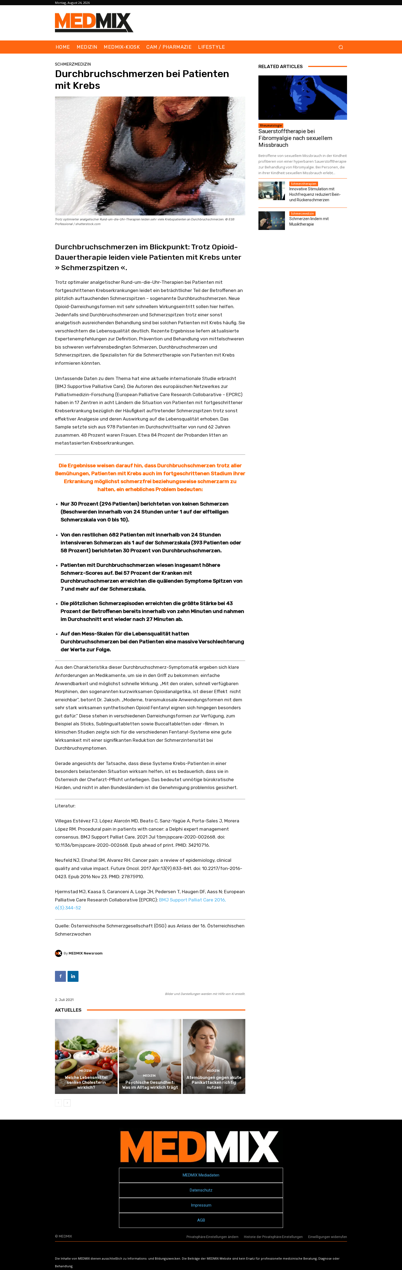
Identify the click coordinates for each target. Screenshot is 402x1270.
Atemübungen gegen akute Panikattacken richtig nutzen (214, 1082)
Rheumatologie (271, 125)
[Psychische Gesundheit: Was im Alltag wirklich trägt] (150, 1056)
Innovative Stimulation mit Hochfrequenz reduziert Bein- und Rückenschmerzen (315, 194)
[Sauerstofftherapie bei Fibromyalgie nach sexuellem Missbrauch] (302, 97)
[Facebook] (60, 976)
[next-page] (67, 1102)
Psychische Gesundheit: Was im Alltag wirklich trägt (150, 1085)
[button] (340, 47)
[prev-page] (58, 1102)
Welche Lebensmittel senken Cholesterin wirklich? (86, 1082)
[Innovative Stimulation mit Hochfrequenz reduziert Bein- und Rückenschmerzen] (271, 191)
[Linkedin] (73, 976)
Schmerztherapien (303, 184)
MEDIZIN (85, 1070)
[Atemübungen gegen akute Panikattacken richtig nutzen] (214, 1056)
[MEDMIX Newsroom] (59, 953)
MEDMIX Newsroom (86, 953)
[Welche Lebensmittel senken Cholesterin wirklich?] (86, 1056)
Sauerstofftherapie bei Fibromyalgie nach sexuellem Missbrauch (295, 138)
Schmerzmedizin (73, 64)
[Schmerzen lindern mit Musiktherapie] (271, 220)
